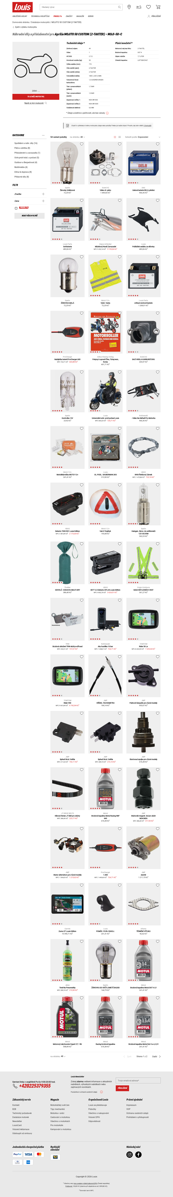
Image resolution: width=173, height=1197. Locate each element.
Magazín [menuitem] (80, 16)
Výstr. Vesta (105, 303)
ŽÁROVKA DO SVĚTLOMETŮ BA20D (105, 988)
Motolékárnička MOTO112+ (67, 475)
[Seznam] (119, 137)
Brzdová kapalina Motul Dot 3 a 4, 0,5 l (143, 1044)
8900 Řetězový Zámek (143, 475)
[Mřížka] (115, 136)
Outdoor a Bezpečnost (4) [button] (25, 162)
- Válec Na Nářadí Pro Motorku (143, 418)
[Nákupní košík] (158, 7)
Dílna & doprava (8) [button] (23, 172)
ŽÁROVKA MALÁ (67, 303)
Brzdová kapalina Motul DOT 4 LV (143, 988)
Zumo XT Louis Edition (67, 931)
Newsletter (17, 1121)
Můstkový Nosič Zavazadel (105, 247)
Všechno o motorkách (60, 1121)
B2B (14, 1109)
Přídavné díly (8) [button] (21, 177)
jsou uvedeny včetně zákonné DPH (85, 1183)
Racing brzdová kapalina (105, 1044)
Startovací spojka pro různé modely (143, 759)
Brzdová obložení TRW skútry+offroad (67, 646)
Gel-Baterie (67, 247)
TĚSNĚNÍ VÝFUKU (143, 931)
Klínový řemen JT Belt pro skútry (67, 816)
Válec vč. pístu (105, 190)
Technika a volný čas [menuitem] (40, 16)
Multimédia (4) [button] (21, 167)
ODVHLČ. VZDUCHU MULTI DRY (67, 590)
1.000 (105, 875)
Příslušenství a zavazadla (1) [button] (27, 153)
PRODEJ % (24, 208)
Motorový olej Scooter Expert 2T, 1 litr (67, 1044)
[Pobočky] (129, 7)
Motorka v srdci (57, 1113)
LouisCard (17, 1125)
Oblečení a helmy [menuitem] (19, 16)
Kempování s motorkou (60, 1129)
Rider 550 (67, 703)
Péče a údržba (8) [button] (22, 148)
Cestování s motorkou (60, 1117)
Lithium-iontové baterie (143, 303)
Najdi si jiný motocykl (34, 103)
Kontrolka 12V (67, 418)
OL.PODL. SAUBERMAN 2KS (105, 475)
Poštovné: (69, 1186)
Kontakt (15, 1105)
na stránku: (75, 137)
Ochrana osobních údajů (137, 1113)
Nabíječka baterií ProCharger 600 (67, 359)
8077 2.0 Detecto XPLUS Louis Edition (105, 590)
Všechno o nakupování (98, 1113)
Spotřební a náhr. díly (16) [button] (25, 143)
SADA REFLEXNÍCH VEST (143, 590)
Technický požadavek (22, 1113)
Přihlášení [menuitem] (156, 16)
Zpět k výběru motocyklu (25, 27)
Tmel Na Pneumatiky (67, 988)
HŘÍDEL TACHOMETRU (105, 703)
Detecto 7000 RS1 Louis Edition (67, 531)
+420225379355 (34, 1086)
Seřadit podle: (131, 137)
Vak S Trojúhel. (105, 531)
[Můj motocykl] (138, 7)
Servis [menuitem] (90, 16)
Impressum (131, 1105)
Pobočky (92, 1109)
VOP (128, 1109)
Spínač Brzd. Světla (67, 759)
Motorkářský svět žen (59, 1105)
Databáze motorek (20, 1117)
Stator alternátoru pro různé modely (67, 875)
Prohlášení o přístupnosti (137, 1117)
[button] (119, 7)
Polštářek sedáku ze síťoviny (143, 247)
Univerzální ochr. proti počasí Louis (105, 418)
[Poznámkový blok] (148, 7)
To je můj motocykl (35, 97)
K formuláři (147, 126)
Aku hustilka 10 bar (105, 646)
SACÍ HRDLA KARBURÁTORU (143, 359)
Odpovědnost (94, 1121)
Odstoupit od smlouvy (22, 1133)
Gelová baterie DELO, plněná (143, 190)
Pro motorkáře (56, 1125)
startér (143, 875)
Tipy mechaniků (57, 1109)
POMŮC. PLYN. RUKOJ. (105, 931)
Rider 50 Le (143, 646)
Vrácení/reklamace (20, 1129)
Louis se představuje (97, 1105)
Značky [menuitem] (69, 16)
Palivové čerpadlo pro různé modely (143, 703)
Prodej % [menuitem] (57, 16)
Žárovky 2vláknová (67, 190)
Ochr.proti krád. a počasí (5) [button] (26, 157)
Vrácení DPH (94, 1117)
